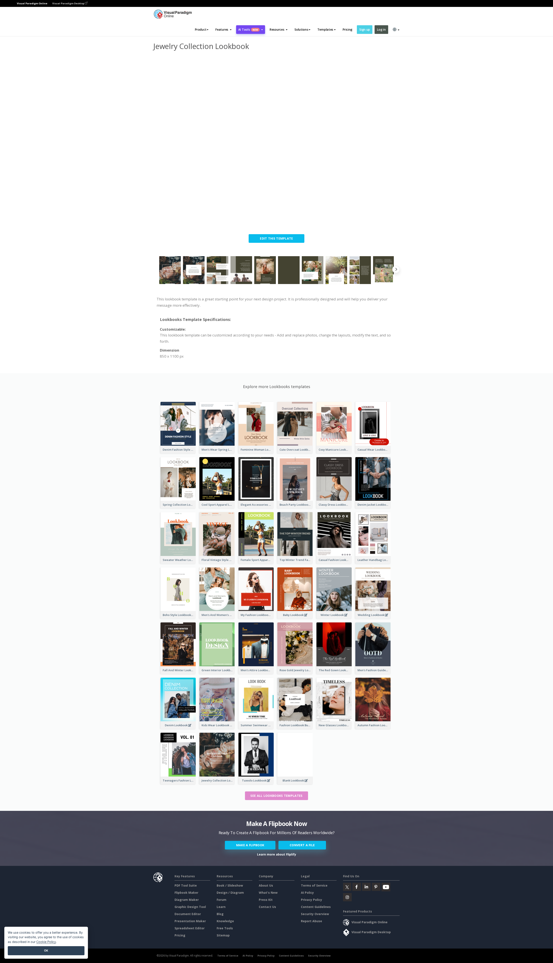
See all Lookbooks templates (276, 796)
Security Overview (315, 914)
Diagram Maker (187, 900)
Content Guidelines (316, 907)
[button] (223, 29)
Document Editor (188, 914)
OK (46, 950)
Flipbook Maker (186, 892)
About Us (266, 885)
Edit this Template (276, 238)
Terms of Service (314, 885)
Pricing (347, 29)
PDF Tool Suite (186, 885)
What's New (268, 892)
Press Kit (266, 900)
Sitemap (223, 935)
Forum (221, 900)
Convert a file (302, 845)
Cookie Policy (46, 942)
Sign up (364, 29)
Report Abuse (311, 921)
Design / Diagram (230, 892)
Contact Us (267, 907)
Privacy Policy (311, 900)
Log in (381, 29)
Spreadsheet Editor (190, 928)
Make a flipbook (250, 845)
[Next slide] (396, 270)
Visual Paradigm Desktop (68, 3)
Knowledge (225, 921)
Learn (221, 907)
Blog (220, 914)
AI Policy (307, 892)
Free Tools (225, 928)
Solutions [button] (301, 29)
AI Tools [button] (248, 29)
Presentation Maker (190, 921)
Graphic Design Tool (190, 907)
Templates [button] (325, 29)
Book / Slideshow (230, 885)
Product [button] (200, 29)
